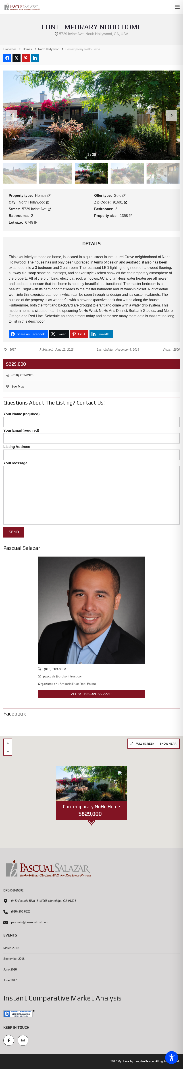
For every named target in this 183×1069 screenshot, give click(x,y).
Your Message (15, 463)
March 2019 (11, 948)
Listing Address (16, 447)
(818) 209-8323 (21, 375)
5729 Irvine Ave (35, 209)
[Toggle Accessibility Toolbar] (172, 1058)
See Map (17, 386)
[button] (171, 115)
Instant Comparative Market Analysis (62, 998)
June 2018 (10, 969)
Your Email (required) (21, 430)
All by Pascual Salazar (91, 694)
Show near (168, 743)
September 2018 (14, 958)
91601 (118, 202)
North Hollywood (32, 202)
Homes (41, 195)
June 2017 (10, 980)
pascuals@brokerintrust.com (63, 676)
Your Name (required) (21, 414)
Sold (118, 195)
